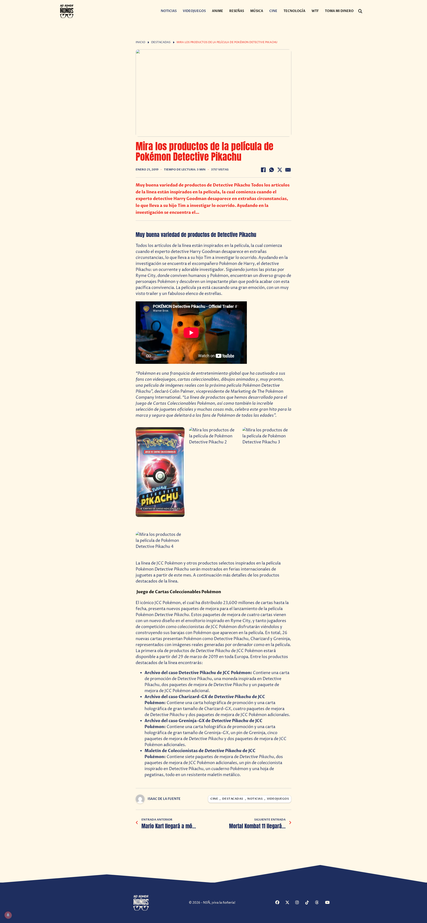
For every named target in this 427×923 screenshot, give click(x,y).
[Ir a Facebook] (279, 902)
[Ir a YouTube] (329, 902)
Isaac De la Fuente (164, 799)
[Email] (288, 169)
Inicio (140, 42)
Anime (217, 11)
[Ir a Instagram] (299, 902)
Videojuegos (194, 11)
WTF (315, 11)
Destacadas (161, 42)
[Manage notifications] (8, 915)
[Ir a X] (289, 902)
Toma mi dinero (339, 11)
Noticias (169, 11)
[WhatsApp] (271, 169)
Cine (273, 11)
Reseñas (236, 11)
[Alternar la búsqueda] (360, 11)
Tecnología (294, 11)
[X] (279, 169)
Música (256, 11)
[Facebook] (263, 169)
